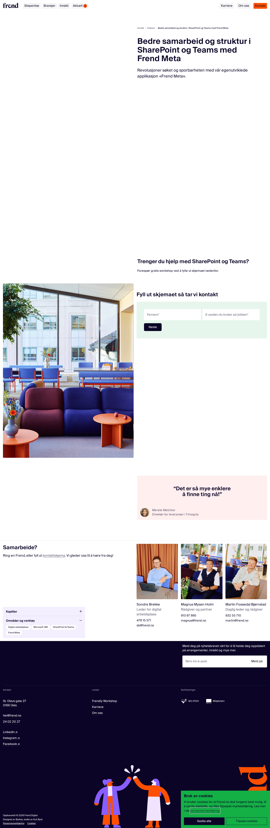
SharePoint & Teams (63, 627)
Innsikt (64, 5)
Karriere (227, 5)
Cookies (31, 823)
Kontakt (260, 5)
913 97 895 (188, 616)
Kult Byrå (37, 819)
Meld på (257, 661)
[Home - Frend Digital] (11, 5)
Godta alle (204, 821)
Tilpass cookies (246, 821)
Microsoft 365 (41, 627)
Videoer (151, 28)
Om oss (243, 5)
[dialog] (225, 809)
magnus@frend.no (193, 621)
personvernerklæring (205, 810)
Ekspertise (31, 5)
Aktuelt (79, 5)
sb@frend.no (145, 625)
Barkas (19, 819)
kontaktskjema (54, 556)
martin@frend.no (236, 621)
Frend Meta (14, 633)
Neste (153, 327)
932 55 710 (233, 616)
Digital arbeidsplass (18, 627)
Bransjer (49, 5)
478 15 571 (144, 620)
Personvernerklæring (13, 823)
